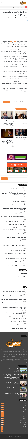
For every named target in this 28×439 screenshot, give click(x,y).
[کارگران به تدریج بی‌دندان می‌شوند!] (23, 395)
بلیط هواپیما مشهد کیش (22, 276)
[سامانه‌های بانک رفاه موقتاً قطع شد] (23, 389)
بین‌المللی (24, 411)
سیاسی (24, 413)
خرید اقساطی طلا (24, 273)
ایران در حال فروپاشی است (21, 137)
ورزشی (24, 418)
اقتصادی (24, 409)
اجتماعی (24, 416)
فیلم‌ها (25, 428)
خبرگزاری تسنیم (13, 41)
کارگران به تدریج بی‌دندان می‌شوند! (12, 393)
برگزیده (24, 407)
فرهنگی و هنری (23, 420)
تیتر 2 (25, 405)
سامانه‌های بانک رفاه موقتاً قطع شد (12, 387)
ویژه (25, 431)
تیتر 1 (25, 424)
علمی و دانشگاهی (22, 422)
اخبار (25, 403)
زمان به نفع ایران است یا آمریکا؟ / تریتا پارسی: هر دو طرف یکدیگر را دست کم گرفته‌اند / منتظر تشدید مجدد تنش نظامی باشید (8, 123)
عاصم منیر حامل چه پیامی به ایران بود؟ (18, 7)
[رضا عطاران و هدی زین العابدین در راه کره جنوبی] (23, 370)
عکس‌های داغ (23, 426)
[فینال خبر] (23, 3)
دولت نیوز (25, 281)
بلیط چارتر (25, 278)
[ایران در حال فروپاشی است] (21, 132)
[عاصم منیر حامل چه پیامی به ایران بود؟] (21, 115)
